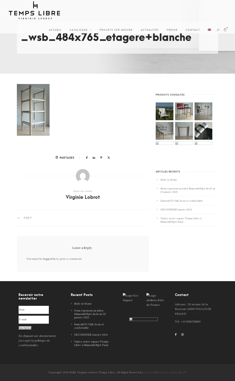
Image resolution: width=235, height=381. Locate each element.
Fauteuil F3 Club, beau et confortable (182, 200)
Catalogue (79, 30)
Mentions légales (167, 372)
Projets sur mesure (116, 30)
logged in (49, 258)
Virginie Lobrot (83, 197)
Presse (172, 30)
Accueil (55, 30)
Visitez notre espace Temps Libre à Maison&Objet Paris (91, 343)
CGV (184, 372)
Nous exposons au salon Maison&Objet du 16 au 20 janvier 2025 (90, 314)
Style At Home (169, 179)
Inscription (25, 327)
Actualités (150, 30)
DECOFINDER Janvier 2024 (176, 209)
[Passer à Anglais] (209, 30)
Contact (193, 30)
